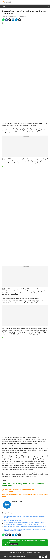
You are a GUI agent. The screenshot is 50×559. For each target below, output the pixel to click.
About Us (12, 552)
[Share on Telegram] (16, 19)
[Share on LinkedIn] (13, 19)
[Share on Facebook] (6, 19)
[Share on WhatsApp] (3, 19)
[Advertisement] (25, 147)
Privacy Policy (36, 552)
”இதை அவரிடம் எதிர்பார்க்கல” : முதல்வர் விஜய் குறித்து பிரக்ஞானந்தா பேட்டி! (25, 526)
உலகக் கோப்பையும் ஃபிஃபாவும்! (12, 520)
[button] (48, 6)
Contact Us (18, 552)
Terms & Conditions (27, 552)
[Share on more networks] (19, 19)
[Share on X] (9, 19)
